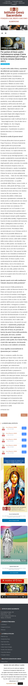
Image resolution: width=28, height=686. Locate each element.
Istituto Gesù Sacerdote (14, 14)
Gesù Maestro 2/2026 (11, 427)
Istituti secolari (22, 3)
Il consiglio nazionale (8, 3)
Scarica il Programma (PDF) (14, 520)
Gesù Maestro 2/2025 (11, 445)
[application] (14, 588)
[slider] (12, 596)
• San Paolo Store (5, 641)
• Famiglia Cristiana (5, 654)
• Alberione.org (4, 636)
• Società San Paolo (5, 639)
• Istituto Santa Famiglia (6, 647)
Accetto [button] (20, 683)
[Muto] (23, 597)
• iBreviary (3, 629)
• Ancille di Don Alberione (6, 649)
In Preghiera (14, 4)
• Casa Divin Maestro (6, 652)
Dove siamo (8, 1)
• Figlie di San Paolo (5, 644)
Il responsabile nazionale (17, 1)
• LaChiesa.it (4, 624)
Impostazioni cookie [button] (11, 683)
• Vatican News (4, 661)
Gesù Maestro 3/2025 (11, 439)
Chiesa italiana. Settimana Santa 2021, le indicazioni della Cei (24, 415)
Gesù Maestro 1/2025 (11, 451)
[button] (14, 588)
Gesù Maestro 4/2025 (11, 433)
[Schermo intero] (25, 597)
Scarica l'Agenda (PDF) (14, 572)
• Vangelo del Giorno (5, 627)
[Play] (2, 597)
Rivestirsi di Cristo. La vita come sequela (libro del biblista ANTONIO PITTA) (5, 415)
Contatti (15, 3)
